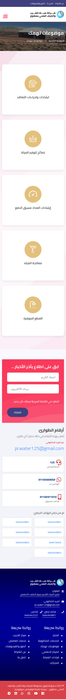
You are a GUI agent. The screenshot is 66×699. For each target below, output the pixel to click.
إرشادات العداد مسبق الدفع (33, 207)
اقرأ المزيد (33, 103)
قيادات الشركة (51, 657)
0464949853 (54, 532)
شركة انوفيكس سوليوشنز (27, 689)
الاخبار (56, 635)
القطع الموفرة (33, 318)
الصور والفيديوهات (37, 3)
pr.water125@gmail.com (39, 448)
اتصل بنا (50, 3)
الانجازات (55, 662)
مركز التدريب (20, 635)
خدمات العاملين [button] (18, 640)
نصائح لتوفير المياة (33, 152)
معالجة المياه (33, 263)
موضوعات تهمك (50, 646)
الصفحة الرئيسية (56, 41)
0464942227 (31, 615)
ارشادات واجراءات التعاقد (33, 97)
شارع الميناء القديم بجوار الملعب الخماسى (40, 594)
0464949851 (54, 522)
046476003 (55, 542)
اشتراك (17, 412)
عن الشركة (59, 3)
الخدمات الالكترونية (49, 640)
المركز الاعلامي (51, 651)
